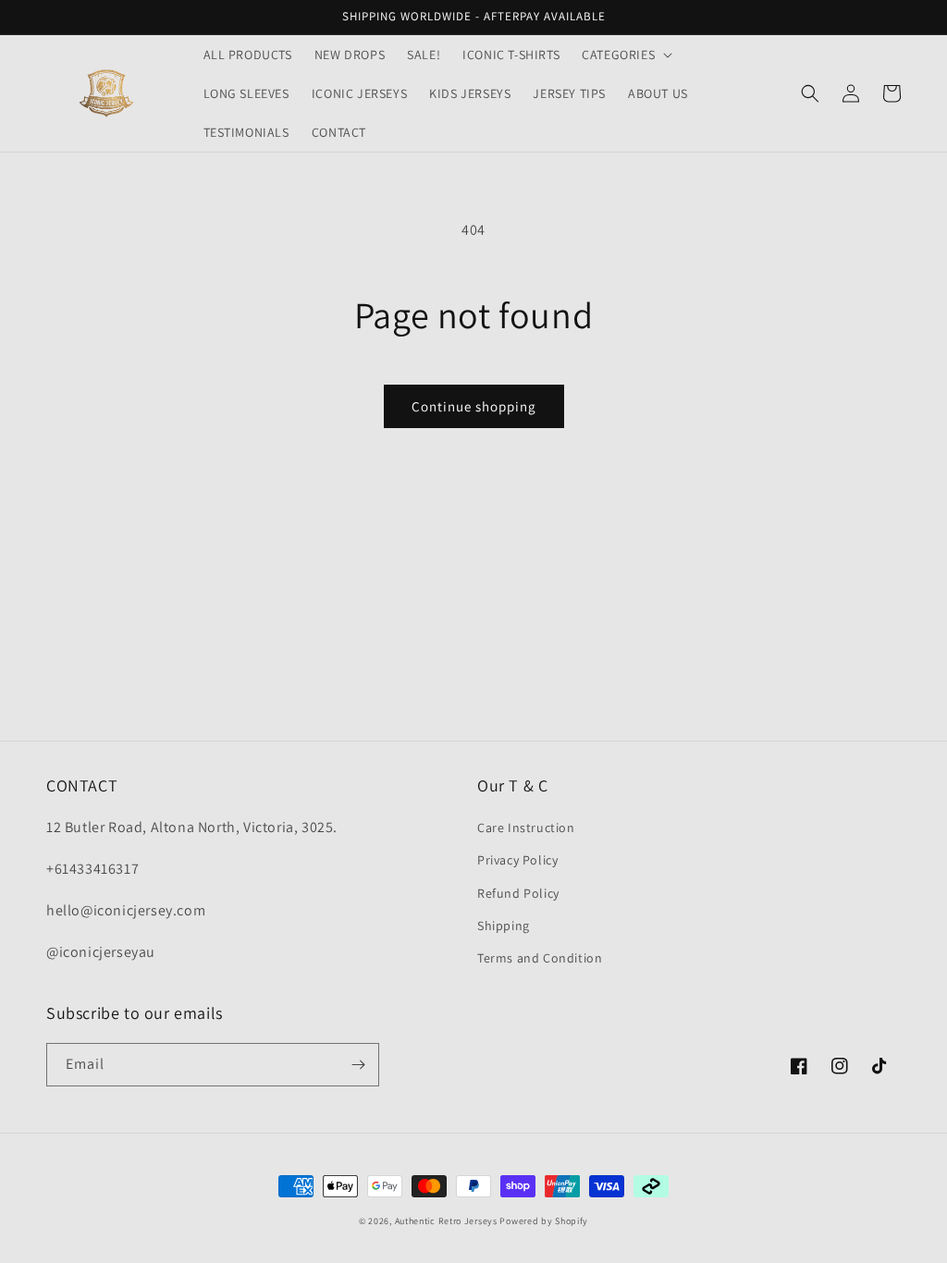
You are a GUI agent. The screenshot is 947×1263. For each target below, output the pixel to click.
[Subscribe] (358, 1064)
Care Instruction (526, 827)
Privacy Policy (517, 860)
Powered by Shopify (543, 1221)
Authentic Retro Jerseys (447, 1221)
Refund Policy (518, 893)
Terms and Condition (539, 958)
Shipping (503, 925)
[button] (625, 54)
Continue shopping (474, 406)
